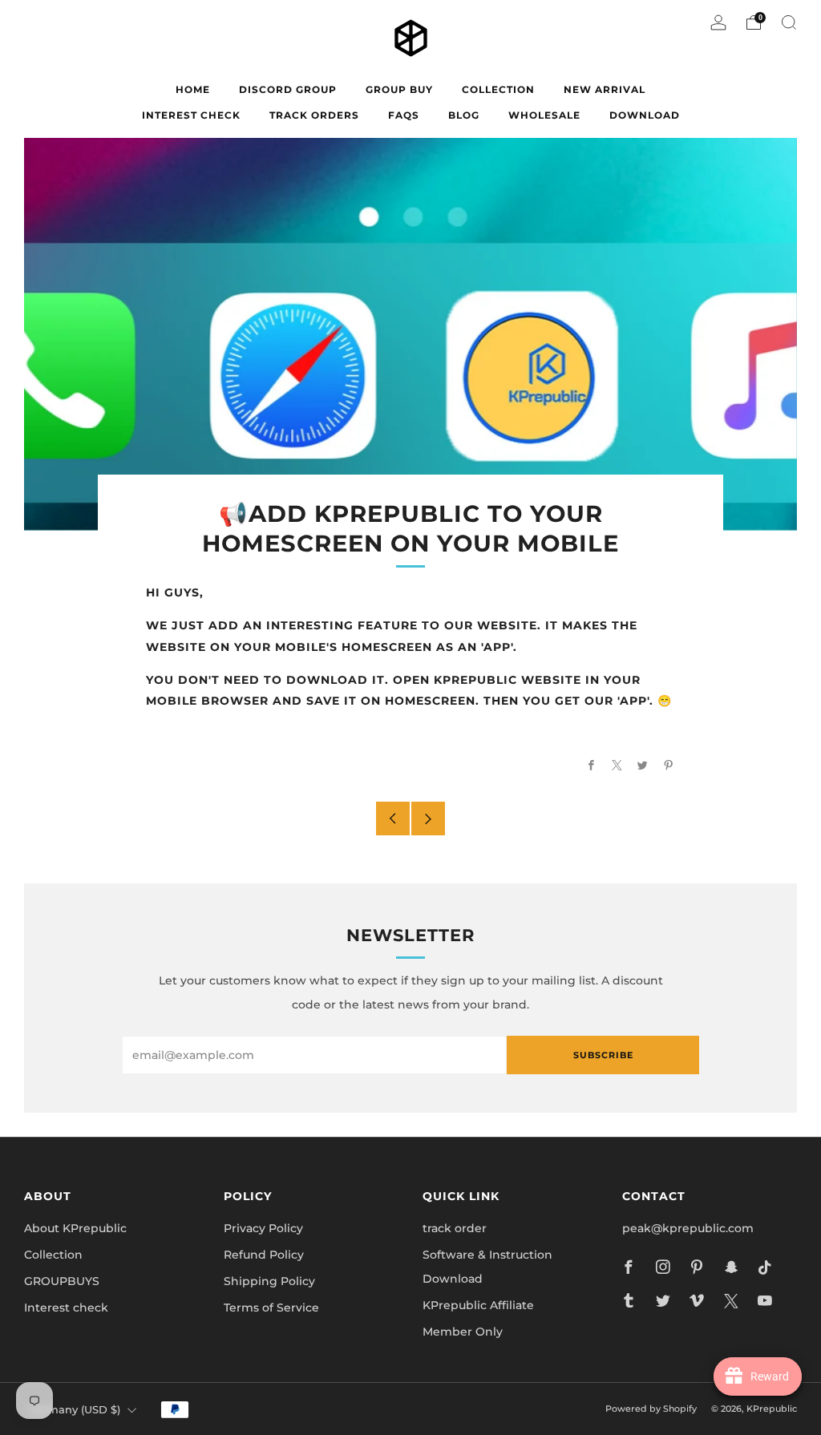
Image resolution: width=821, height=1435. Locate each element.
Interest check (191, 115)
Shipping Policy (269, 1281)
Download (644, 115)
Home (193, 89)
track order (455, 1228)
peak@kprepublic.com (688, 1228)
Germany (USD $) (74, 1410)
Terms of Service (271, 1307)
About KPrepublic (75, 1228)
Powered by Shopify (651, 1408)
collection (498, 89)
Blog (463, 115)
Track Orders (314, 115)
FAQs (403, 115)
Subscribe (603, 1055)
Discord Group (288, 89)
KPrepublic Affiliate (478, 1305)
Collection (53, 1254)
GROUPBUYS (61, 1281)
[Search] (789, 22)
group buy (399, 89)
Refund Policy (264, 1254)
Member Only (463, 1331)
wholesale (544, 115)
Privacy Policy (263, 1228)
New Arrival (604, 89)
